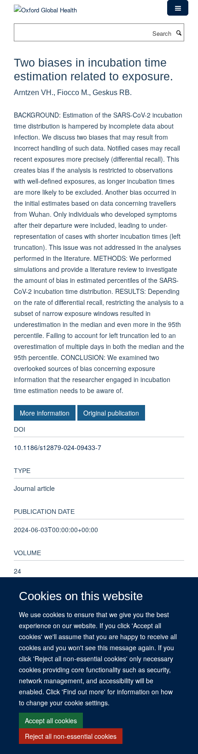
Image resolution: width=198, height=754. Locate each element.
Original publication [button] (111, 412)
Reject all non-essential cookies (70, 736)
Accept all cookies (51, 720)
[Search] (179, 33)
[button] (177, 8)
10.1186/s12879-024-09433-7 (57, 447)
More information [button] (45, 412)
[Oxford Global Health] (45, 6)
